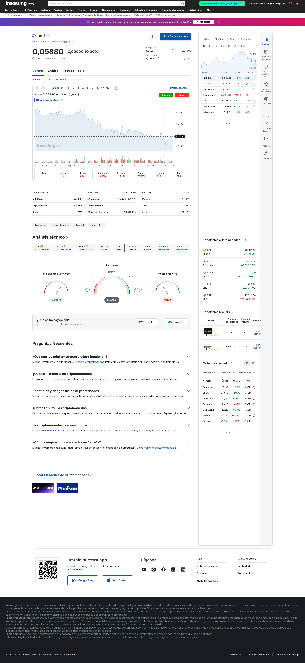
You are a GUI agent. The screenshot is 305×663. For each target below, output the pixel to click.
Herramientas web (207, 580)
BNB (209, 284)
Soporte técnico (247, 573)
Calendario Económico (145, 10)
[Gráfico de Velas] (36, 88)
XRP (209, 295)
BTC (209, 250)
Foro (81, 70)
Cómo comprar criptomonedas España (161, 447)
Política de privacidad (258, 654)
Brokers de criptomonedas (118, 15)
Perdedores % (246, 372)
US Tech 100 (209, 89)
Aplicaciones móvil (208, 566)
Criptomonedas (16, 15)
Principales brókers (216, 312)
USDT (210, 272)
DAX (205, 100)
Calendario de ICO (143, 15)
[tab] (42, 248)
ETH (209, 261)
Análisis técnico (48, 237)
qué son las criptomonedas (88, 361)
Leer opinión (257, 332)
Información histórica (57, 79)
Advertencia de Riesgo (287, 654)
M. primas (220, 39)
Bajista (149, 321)
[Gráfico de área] (43, 88)
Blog (199, 558)
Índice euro (209, 112)
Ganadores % (227, 372)
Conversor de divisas (93, 15)
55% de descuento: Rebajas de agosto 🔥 (222, 3)
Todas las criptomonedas (41, 15)
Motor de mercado (216, 363)
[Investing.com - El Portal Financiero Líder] (20, 3)
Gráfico (53, 70)
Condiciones (234, 654)
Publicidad (244, 566)
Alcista (179, 321)
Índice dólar (209, 106)
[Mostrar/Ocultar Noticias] (116, 88)
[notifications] (291, 3)
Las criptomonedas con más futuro (52, 430)
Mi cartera (203, 573)
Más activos (209, 372)
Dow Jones (209, 95)
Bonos (233, 39)
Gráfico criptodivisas (165, 15)
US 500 (206, 83)
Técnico (68, 70)
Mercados (78, 79)
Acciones (246, 39)
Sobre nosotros (247, 558)
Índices (206, 39)
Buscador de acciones (173, 10)
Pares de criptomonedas (68, 15)
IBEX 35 (207, 78)
